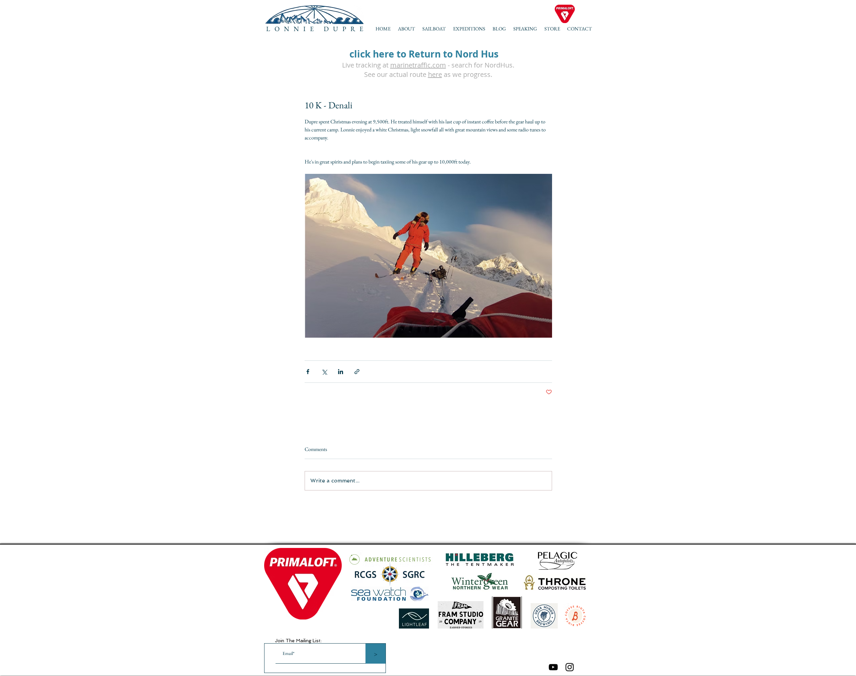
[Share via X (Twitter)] (324, 371)
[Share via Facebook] (308, 371)
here (435, 74)
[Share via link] (357, 371)
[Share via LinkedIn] (340, 371)
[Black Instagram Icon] (569, 667)
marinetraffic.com (418, 65)
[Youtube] (553, 667)
